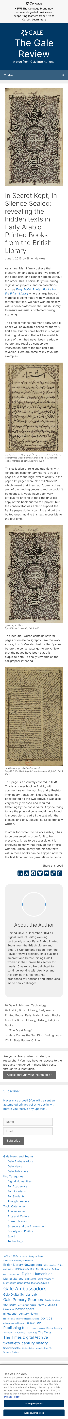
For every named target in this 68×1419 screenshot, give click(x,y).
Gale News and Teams (18, 1156)
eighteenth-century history (39, 1279)
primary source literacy (13, 1323)
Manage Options (34, 1403)
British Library (28, 1010)
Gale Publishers (19, 1005)
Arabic (13, 1010)
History (41, 1020)
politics (46, 1318)
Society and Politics (21, 1231)
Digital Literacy (13, 1278)
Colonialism (22, 1269)
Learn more (39, 19)
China (60, 1265)
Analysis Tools (36, 1256)
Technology (38, 1005)
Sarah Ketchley (38, 1328)
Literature (8, 1309)
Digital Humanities (20, 1181)
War (51, 1348)
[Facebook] (33, 873)
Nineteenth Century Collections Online (21, 1319)
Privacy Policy (11, 1396)
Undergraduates (11, 1348)
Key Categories (13, 1176)
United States (28, 1348)
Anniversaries (17, 1211)
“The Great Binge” (20, 1030)
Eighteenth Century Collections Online (26, 1282)
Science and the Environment (27, 1226)
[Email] (46, 873)
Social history (54, 1328)
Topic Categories (14, 1206)
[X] (26, 873)
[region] (34, 1391)
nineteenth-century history (20, 1313)
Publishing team (17, 1328)
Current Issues (17, 1221)
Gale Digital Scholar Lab (20, 1294)
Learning (52, 1304)
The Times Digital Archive (25, 1337)
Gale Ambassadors (20, 1161)
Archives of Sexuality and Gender (18, 1260)
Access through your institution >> (29, 1074)
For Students (16, 1196)
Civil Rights (8, 1269)
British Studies (50, 1265)
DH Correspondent (11, 1274)
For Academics (17, 1186)
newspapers (24, 1309)
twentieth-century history (25, 1343)
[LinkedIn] (20, 873)
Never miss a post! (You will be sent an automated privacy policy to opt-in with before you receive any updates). (29, 1104)
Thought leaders (18, 1201)
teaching (32, 1332)
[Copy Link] (53, 873)
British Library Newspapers (22, 1264)
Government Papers (27, 1305)
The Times (44, 1332)
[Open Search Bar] (63, 75)
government (9, 1304)
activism (23, 1256)
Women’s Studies (10, 1352)
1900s (14, 1256)
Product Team (33, 1322)
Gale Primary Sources (23, 1299)
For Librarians (17, 1191)
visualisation (42, 1348)
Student (8, 1332)
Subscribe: (11, 1091)
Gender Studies (52, 1300)
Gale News (15, 1166)
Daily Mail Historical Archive (45, 1269)
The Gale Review (34, 48)
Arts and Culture (19, 1216)
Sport (11, 1236)
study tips (20, 1332)
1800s (6, 1256)
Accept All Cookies (34, 1412)
